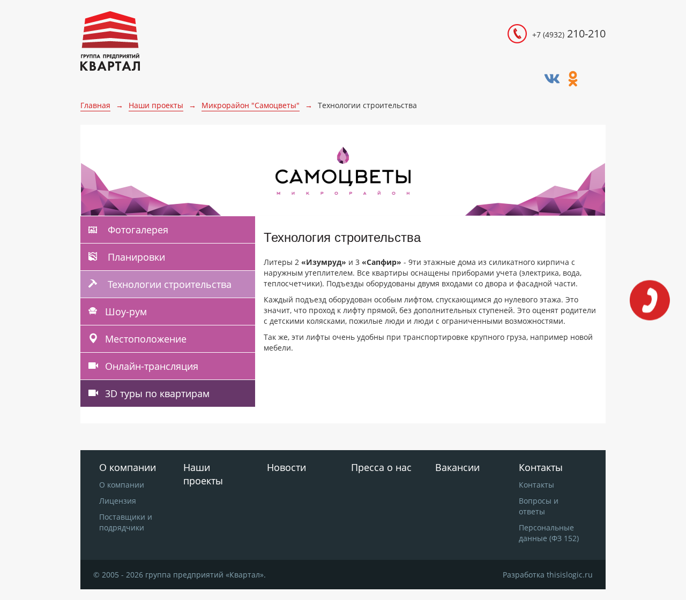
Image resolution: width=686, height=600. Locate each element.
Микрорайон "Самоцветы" (251, 105)
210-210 (569, 33)
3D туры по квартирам (157, 393)
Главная (95, 105)
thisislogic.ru (570, 574)
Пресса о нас (381, 467)
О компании (121, 485)
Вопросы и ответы (538, 506)
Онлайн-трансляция (151, 366)
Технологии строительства (168, 284)
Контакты (536, 485)
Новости (286, 467)
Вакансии (457, 467)
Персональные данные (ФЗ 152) (549, 532)
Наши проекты (156, 105)
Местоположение (146, 338)
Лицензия (117, 501)
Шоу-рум (126, 311)
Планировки (135, 256)
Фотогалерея (136, 229)
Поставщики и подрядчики (125, 522)
